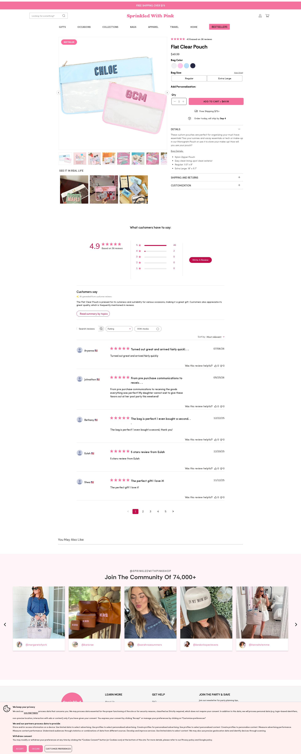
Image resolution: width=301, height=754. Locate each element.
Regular (189, 78)
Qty (174, 94)
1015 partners (31, 712)
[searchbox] (87, 328)
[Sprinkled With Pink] (150, 15)
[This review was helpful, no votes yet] (215, 365)
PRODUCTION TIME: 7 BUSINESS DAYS (150, 5)
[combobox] (119, 329)
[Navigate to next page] (173, 511)
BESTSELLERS (219, 26)
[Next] (167, 93)
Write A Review (200, 259)
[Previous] (58, 93)
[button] (62, 27)
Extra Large (224, 78)
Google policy (205, 739)
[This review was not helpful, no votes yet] (221, 365)
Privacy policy (188, 739)
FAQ (154, 701)
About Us (110, 701)
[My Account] (260, 15)
